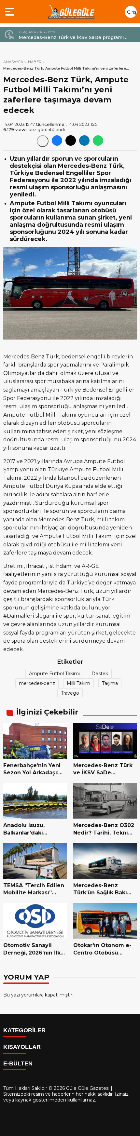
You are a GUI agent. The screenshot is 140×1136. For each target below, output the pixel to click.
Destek (99, 673)
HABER (34, 62)
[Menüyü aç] (10, 11)
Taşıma (110, 683)
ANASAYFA (13, 62)
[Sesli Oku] (43, 141)
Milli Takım (78, 683)
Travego (70, 693)
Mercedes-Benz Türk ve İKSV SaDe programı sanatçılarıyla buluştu (71, 37)
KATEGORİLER (24, 1030)
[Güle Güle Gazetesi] (71, 12)
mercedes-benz (37, 683)
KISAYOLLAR (22, 1047)
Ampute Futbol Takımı (54, 673)
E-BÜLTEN (18, 1063)
